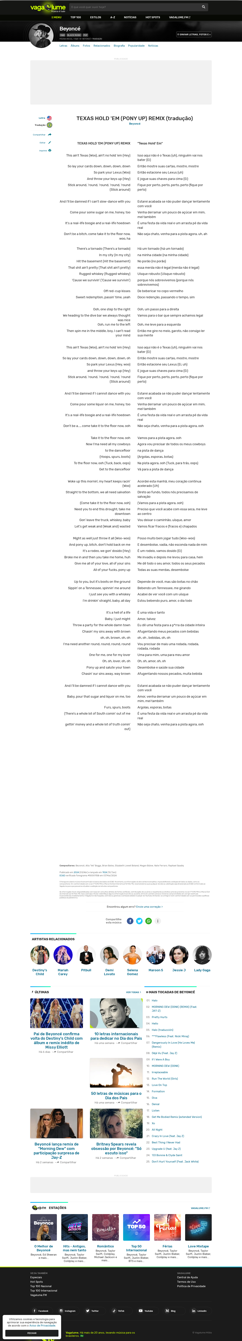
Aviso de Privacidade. (42, 1325)
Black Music (74, 35)
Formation (158, 1091)
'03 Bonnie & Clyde (167, 1155)
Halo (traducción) (162, 1030)
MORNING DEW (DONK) (165, 1066)
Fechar (31, 1333)
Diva (154, 1097)
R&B (62, 35)
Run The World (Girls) (165, 1078)
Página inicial (66, 39)
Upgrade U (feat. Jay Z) (166, 1148)
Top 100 (76, 17)
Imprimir (43, 150)
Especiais (36, 1277)
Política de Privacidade (191, 1286)
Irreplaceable (160, 1072)
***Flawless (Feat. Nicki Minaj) (170, 1036)
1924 (104, 872)
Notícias (130, 17)
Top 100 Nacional (41, 1286)
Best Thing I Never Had (166, 1142)
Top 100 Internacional (43, 1290)
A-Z (112, 17)
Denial (155, 1104)
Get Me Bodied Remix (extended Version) (177, 1117)
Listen (155, 1110)
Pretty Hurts (159, 1017)
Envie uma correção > (149, 906)
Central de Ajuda (187, 1277)
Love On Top (159, 1085)
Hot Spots (153, 17)
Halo (154, 1000)
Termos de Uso (186, 1281)
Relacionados (102, 45)
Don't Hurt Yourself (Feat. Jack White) (175, 1161)
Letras (63, 45)
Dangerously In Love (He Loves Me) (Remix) (173, 1044)
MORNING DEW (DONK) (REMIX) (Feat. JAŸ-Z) (174, 1009)
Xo (153, 1123)
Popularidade (136, 45)
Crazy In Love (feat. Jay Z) (168, 1136)
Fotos (86, 45)
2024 (76, 872)
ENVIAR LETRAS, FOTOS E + (195, 34)
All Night (157, 1129)
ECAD (62, 875)
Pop (85, 35)
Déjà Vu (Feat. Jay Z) (164, 1053)
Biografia (119, 45)
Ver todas (132, 992)
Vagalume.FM (178, 17)
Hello (155, 1023)
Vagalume (48, 7)
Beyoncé (70, 29)
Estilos (95, 17)
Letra (42, 118)
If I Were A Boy (161, 1059)
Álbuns (75, 45)
